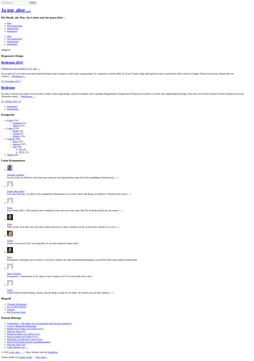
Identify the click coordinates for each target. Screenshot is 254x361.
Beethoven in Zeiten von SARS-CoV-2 (25, 329)
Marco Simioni (14, 273)
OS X (21, 152)
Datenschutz (13, 28)
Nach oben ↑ (41, 357)
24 (19, 101)
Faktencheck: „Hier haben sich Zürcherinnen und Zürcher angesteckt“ (39, 323)
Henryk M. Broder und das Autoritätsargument (28, 342)
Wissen (10, 155)
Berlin (16, 131)
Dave (9, 224)
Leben (10, 128)
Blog (15, 141)
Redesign (8, 87)
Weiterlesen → (19, 76)
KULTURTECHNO (16, 307)
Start (9, 23)
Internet (16, 144)
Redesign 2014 (12, 62)
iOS (20, 149)
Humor (16, 136)
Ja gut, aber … (16, 10)
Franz (9, 208)
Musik (16, 125)
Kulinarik (17, 123)
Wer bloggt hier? (14, 26)
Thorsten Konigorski (16, 304)
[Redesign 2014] (20, 68)
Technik (11, 139)
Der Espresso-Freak (16, 312)
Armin (10, 240)
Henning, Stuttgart (15, 175)
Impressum (12, 31)
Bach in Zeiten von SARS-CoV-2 (23, 336)
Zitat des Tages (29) (16, 331)
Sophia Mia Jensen (16, 191)
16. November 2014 (10, 81)
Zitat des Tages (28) (16, 344)
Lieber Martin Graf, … (17, 347)
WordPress (53, 352)
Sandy (10, 290)
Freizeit (16, 133)
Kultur (10, 120)
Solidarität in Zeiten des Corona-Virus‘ (25, 339)
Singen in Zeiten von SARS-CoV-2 (23, 334)
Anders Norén (25, 357)
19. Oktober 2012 (9, 101)
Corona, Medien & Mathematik (21, 326)
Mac (15, 147)
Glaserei (11, 309)
